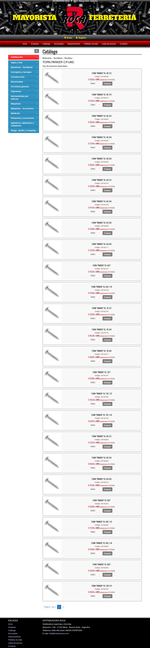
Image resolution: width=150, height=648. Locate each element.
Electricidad (24, 82)
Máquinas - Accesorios (24, 109)
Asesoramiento (74, 43)
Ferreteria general (24, 87)
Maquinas (24, 104)
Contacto (123, 43)
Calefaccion (24, 58)
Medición (24, 114)
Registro (82, 37)
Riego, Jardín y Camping (24, 131)
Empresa (35, 43)
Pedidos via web (91, 43)
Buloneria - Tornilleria (24, 68)
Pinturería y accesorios (24, 119)
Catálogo (46, 43)
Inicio (25, 43)
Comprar (107, 83)
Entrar (69, 37)
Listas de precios (109, 43)
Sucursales (59, 43)
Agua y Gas (24, 63)
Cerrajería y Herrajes (24, 73)
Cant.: (93, 83)
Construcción (24, 77)
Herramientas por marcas (24, 98)
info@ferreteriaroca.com (59, 633)
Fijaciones (24, 92)
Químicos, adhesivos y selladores (24, 124)
